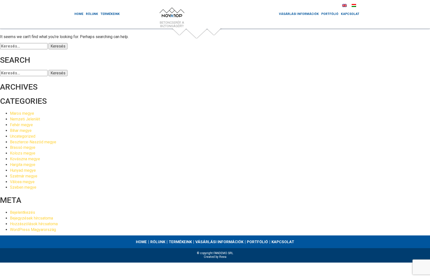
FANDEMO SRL (223, 253)
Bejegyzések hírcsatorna (31, 218)
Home (78, 14)
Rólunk (92, 14)
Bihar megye (21, 130)
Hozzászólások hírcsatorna (34, 224)
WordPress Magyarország (33, 229)
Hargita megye (22, 164)
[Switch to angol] (344, 5)
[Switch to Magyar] (354, 5)
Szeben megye (23, 187)
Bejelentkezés (22, 212)
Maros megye (22, 113)
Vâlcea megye (22, 181)
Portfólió (329, 14)
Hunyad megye (23, 170)
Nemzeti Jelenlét (25, 119)
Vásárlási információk (299, 14)
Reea (222, 257)
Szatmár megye (23, 176)
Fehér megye (21, 124)
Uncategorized (22, 136)
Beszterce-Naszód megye (33, 142)
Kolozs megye (22, 153)
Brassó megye (22, 147)
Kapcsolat (350, 14)
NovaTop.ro (172, 13)
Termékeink (110, 14)
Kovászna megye (25, 159)
